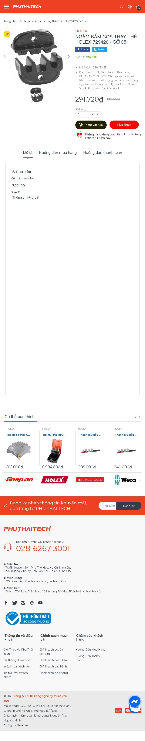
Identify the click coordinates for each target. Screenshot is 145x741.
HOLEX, (125, 84)
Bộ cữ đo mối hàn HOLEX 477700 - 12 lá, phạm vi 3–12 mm (18, 435)
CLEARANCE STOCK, (93, 76)
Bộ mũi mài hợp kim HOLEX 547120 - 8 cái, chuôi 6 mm (54, 435)
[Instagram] (23, 603)
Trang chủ (10, 21)
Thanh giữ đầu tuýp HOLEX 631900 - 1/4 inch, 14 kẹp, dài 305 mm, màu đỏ (90, 435)
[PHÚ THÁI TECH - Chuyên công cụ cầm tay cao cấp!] (27, 6)
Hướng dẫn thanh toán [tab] (102, 153)
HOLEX (81, 31)
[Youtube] (40, 603)
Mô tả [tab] (28, 153)
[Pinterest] (32, 603)
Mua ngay (124, 124)
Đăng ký (129, 506)
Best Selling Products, (115, 72)
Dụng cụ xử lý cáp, (107, 84)
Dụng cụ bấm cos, (117, 80)
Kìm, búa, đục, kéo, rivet (103, 88)
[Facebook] (6, 603)
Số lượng (80, 109)
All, (98, 72)
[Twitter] (14, 603)
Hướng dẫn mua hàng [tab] (58, 153)
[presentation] (136, 417)
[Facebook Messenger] (134, 701)
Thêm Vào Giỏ (93, 125)
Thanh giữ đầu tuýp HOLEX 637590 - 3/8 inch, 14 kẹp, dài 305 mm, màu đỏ (126, 435)
